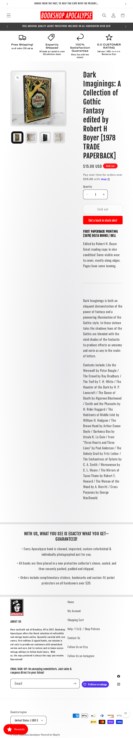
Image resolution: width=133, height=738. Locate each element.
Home (71, 602)
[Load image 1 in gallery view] (17, 137)
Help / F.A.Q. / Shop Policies (84, 629)
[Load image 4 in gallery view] (59, 137)
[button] (8, 15)
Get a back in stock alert (102, 220)
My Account (74, 611)
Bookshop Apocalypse (29, 734)
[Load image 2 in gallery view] (31, 137)
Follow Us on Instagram (81, 656)
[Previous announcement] (7, 4)
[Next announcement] (126, 4)
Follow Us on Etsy (78, 647)
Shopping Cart (76, 620)
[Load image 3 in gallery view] (45, 137)
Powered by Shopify (50, 734)
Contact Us (74, 638)
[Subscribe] (74, 683)
